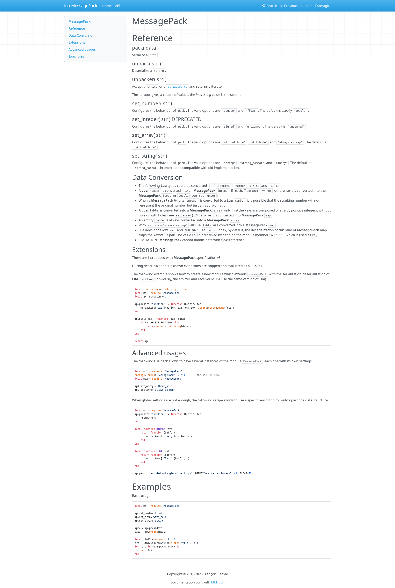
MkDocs (217, 582)
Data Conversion (81, 35)
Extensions (77, 42)
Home (107, 5)
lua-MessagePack (80, 5)
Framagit (322, 5)
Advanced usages (82, 49)
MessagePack (80, 21)
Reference (77, 28)
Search (271, 5)
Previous (290, 5)
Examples (76, 56)
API (117, 5)
